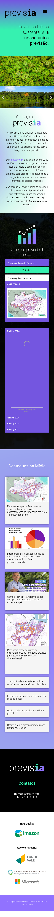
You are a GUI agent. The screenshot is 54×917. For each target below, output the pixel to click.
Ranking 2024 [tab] (13, 423)
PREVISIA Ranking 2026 (27, 410)
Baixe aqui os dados (18, 278)
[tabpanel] (27, 304)
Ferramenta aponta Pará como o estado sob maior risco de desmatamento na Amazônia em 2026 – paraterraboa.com (27, 510)
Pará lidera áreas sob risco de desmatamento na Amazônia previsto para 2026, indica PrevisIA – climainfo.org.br (26, 654)
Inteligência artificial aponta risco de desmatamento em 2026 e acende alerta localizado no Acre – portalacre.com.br (25, 558)
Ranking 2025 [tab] (13, 418)
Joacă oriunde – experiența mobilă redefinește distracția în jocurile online (26, 683)
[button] (44, 11)
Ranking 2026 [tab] (13, 331)
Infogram (27, 411)
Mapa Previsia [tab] (13, 284)
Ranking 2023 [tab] (13, 429)
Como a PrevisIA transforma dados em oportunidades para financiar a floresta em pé (25, 599)
